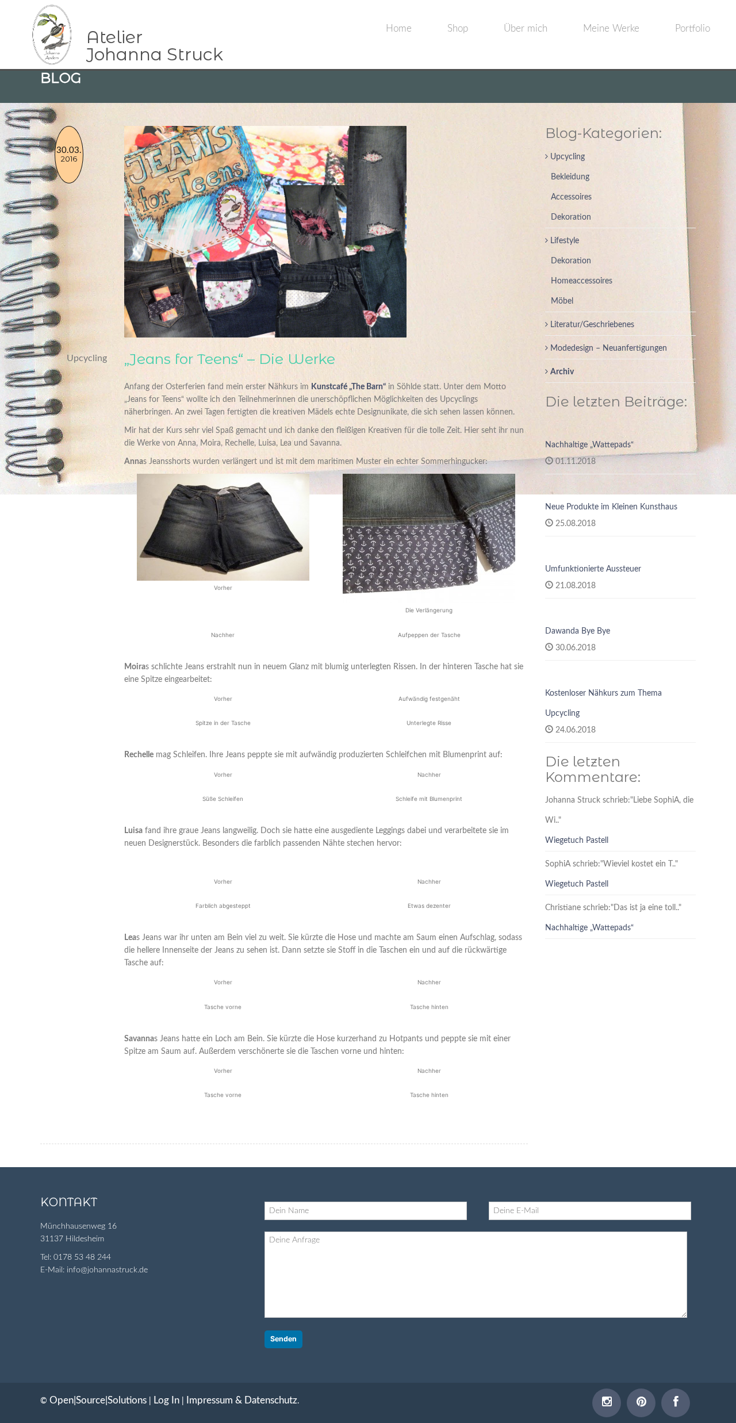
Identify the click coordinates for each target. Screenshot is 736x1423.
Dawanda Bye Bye (577, 631)
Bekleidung (570, 177)
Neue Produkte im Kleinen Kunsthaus (611, 507)
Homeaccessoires (581, 281)
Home (399, 28)
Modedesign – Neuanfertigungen (607, 348)
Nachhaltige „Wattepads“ (589, 445)
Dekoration (571, 217)
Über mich (525, 28)
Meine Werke (611, 28)
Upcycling (566, 157)
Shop (457, 28)
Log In (166, 1400)
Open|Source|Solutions (98, 1400)
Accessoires (571, 197)
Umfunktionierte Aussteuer (593, 569)
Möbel (562, 301)
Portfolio (692, 28)
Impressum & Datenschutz (241, 1400)
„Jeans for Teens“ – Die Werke (229, 358)
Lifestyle (563, 241)
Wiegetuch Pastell (576, 841)
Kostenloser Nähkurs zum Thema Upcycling (603, 703)
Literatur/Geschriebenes (591, 325)
